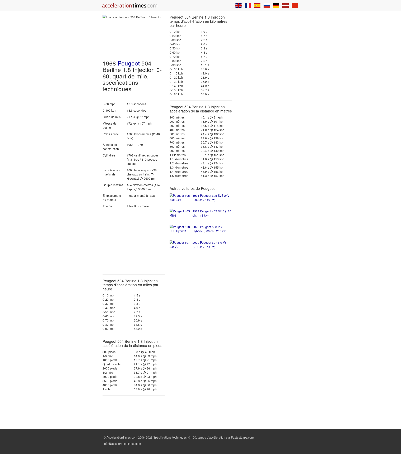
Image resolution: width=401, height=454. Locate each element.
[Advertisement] (134, 244)
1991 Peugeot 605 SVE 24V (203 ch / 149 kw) (211, 197)
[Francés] (248, 5)
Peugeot (129, 63)
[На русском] (267, 5)
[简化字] (295, 5)
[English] (238, 5)
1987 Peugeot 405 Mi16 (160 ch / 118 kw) (212, 213)
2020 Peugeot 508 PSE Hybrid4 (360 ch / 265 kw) (210, 229)
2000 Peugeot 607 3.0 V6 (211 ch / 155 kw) (209, 244)
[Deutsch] (276, 5)
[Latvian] (285, 5)
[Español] (257, 5)
